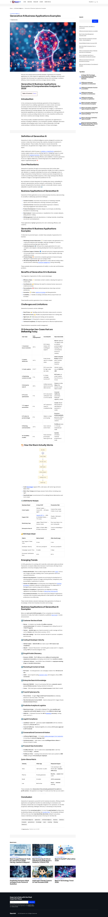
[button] (10, 2)
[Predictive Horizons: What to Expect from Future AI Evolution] (20, 871)
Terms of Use (15, 906)
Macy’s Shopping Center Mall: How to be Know (89, 113)
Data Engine (30, 487)
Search (81, 17)
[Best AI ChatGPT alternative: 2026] (65, 850)
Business (55, 819)
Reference (24, 824)
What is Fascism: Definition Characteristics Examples (89, 103)
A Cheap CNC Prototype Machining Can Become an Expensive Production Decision (88, 77)
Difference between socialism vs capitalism (87, 98)
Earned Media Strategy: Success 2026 (88, 43)
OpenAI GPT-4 (40, 515)
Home (11, 8)
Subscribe (31, 902)
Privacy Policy (31, 905)
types (56, 571)
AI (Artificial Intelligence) (27, 819)
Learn (44, 822)
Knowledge (38, 822)
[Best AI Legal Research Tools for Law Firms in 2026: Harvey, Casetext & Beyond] (20, 850)
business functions (34, 155)
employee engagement (44, 262)
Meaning (56, 822)
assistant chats (43, 675)
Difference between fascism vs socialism (88, 31)
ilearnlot (13, 913)
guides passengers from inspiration (54, 736)
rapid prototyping (40, 292)
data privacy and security (51, 591)
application (37, 819)
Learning (50, 822)
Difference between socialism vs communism (88, 93)
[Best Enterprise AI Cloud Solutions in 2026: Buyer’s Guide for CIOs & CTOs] (42, 850)
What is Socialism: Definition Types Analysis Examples (89, 108)
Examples (24, 822)
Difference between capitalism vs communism (88, 83)
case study (54, 615)
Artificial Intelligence (18, 8)
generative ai (31, 822)
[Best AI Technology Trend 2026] (65, 871)
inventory (48, 713)
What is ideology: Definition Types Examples (89, 118)
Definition (61, 819)
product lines (46, 812)
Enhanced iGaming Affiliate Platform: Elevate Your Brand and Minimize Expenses (89, 124)
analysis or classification (47, 151)
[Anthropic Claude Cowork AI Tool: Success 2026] (42, 871)
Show (34, 93)
